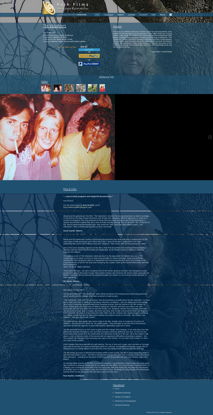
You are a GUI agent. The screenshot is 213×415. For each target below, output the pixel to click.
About (162, 14)
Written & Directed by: (51, 35)
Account (143, 15)
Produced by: (48, 37)
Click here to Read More (161, 52)
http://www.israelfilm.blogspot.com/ (77, 207)
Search (120, 14)
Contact (131, 14)
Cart (153, 14)
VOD (97, 15)
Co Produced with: (49, 39)
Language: (47, 41)
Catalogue (108, 15)
